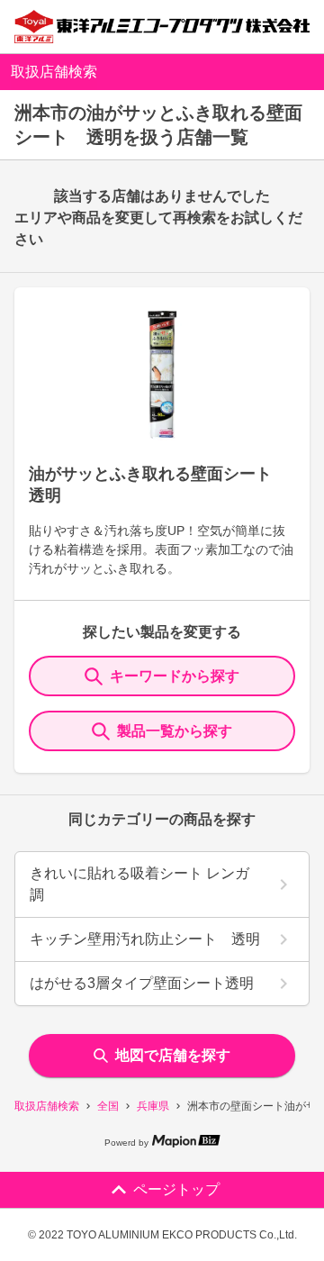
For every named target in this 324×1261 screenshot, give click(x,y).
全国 (108, 1106)
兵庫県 (153, 1106)
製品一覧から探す (174, 731)
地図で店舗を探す (172, 1055)
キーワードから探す (174, 676)
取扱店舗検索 (46, 1106)
